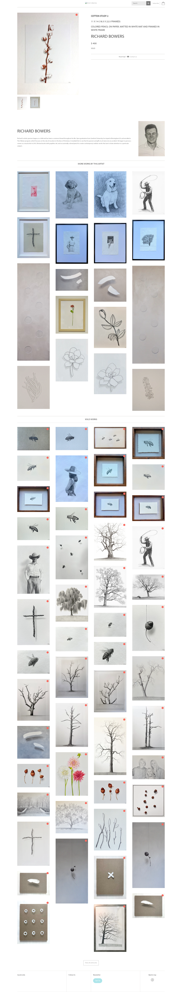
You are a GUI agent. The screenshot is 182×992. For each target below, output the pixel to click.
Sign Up (97, 970)
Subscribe (156, 3)
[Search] (148, 3)
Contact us (133, 57)
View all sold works (91, 952)
